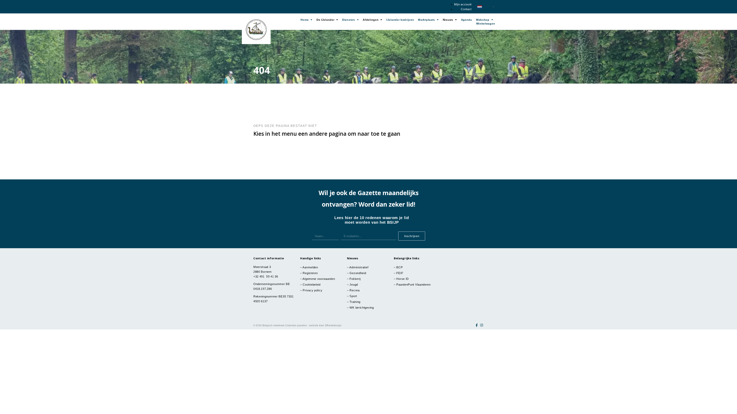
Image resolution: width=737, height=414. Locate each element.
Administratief (358, 267)
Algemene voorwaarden (318, 278)
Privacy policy (312, 290)
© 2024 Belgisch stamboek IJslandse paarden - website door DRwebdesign (297, 325)
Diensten (348, 19)
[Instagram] (482, 325)
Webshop (482, 19)
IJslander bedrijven (400, 19)
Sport (353, 296)
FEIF (400, 273)
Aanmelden (310, 267)
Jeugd (353, 284)
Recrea (354, 290)
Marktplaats (426, 19)
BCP (399, 267)
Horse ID (402, 278)
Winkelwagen (485, 23)
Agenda (466, 19)
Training (354, 301)
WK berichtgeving (361, 307)
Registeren (310, 273)
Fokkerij (355, 278)
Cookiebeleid (311, 284)
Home (305, 19)
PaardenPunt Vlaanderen (413, 284)
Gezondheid (357, 273)
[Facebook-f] (477, 325)
